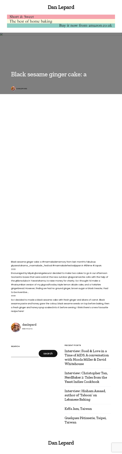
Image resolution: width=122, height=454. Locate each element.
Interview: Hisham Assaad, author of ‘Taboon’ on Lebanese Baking (85, 395)
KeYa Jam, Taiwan (78, 409)
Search (15, 346)
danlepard (22, 88)
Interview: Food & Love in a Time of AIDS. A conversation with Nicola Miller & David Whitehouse (87, 357)
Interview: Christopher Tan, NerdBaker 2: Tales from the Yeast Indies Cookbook (86, 377)
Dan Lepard (61, 7)
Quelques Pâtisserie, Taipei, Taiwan (86, 420)
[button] (12, 7)
